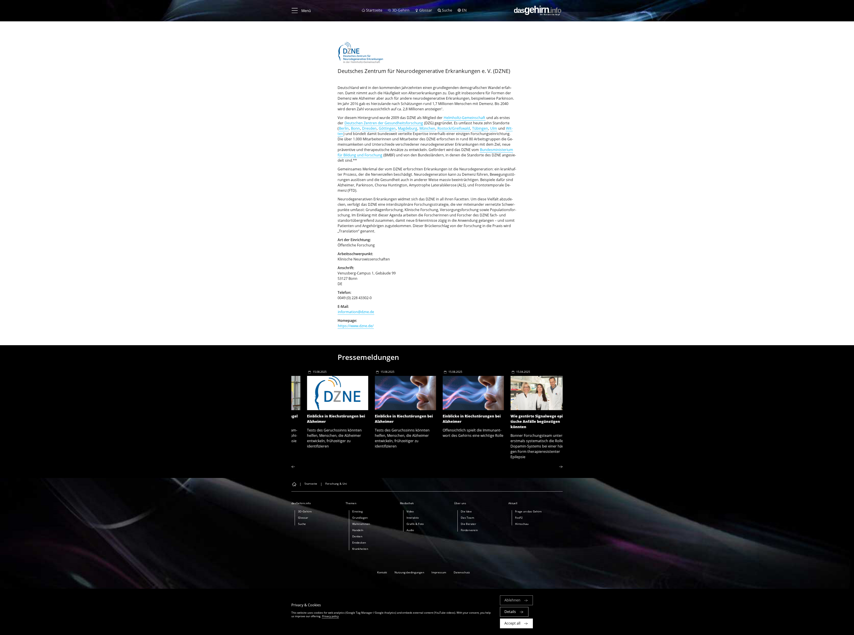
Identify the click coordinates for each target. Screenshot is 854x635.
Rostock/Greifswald (453, 128)
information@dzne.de (356, 311)
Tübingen (480, 128)
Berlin (344, 128)
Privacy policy (330, 616)
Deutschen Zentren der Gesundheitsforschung (383, 123)
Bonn (355, 128)
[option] (325, 408)
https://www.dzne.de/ (356, 325)
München (427, 128)
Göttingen (387, 128)
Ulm (493, 128)
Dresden (369, 128)
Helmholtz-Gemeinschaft (464, 117)
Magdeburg (407, 128)
